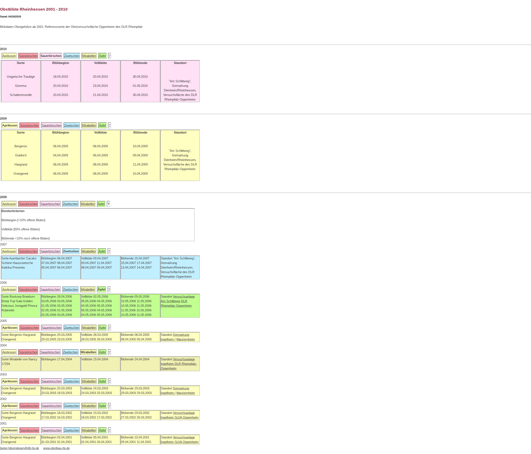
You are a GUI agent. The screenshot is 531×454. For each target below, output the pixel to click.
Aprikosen (9, 56)
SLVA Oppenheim (187, 417)
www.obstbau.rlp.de (56, 448)
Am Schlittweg (170, 301)
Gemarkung (181, 334)
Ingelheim (168, 364)
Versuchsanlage (184, 296)
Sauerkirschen (51, 125)
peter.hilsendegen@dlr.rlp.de (20, 448)
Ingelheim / (168, 339)
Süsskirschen (28, 56)
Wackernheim (185, 339)
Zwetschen (71, 56)
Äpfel (102, 56)
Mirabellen (89, 56)
